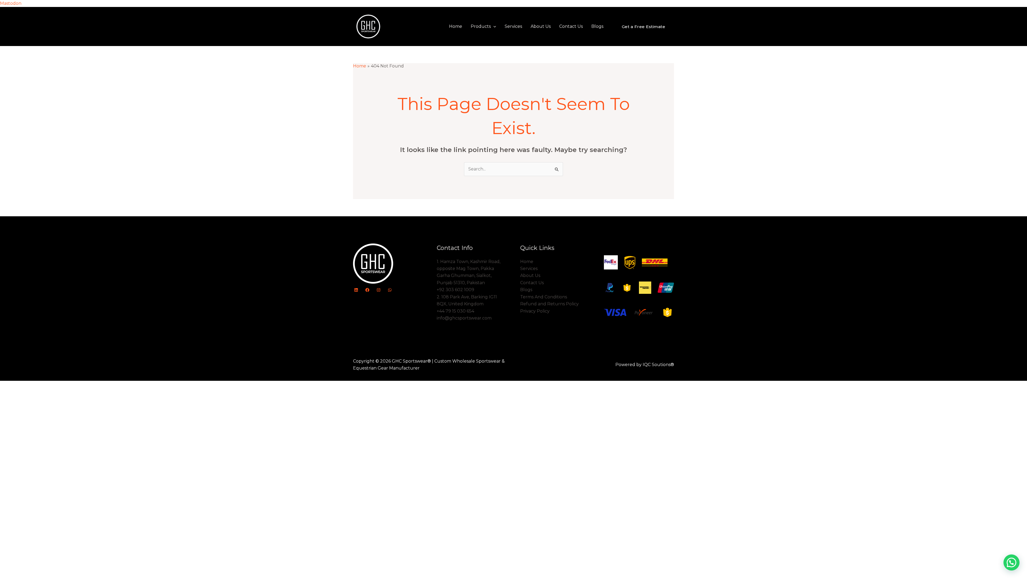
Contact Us (571, 26)
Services (513, 26)
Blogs (597, 26)
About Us (541, 26)
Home (455, 26)
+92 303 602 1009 (455, 289)
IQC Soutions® (658, 364)
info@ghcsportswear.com (464, 318)
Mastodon (10, 3)
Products (481, 26)
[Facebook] (367, 290)
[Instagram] (378, 290)
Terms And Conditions (543, 296)
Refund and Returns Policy (549, 303)
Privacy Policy (535, 311)
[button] (493, 26)
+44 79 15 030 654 (455, 311)
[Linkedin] (356, 290)
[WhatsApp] (390, 290)
